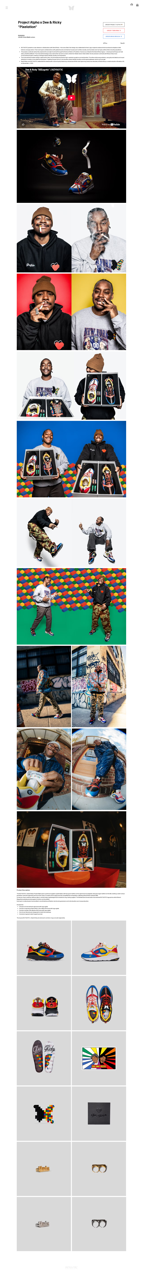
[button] (7, 8)
